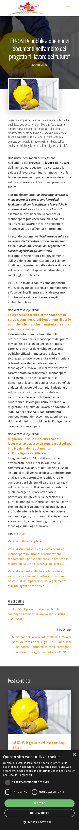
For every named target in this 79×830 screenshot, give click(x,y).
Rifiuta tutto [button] (39, 813)
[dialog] (39, 790)
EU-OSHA (23, 534)
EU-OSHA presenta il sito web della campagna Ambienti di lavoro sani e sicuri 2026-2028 (36, 614)
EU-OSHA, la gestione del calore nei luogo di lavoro (39, 745)
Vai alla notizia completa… (25, 541)
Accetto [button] (39, 803)
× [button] (74, 754)
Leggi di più (26, 775)
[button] (39, 822)
